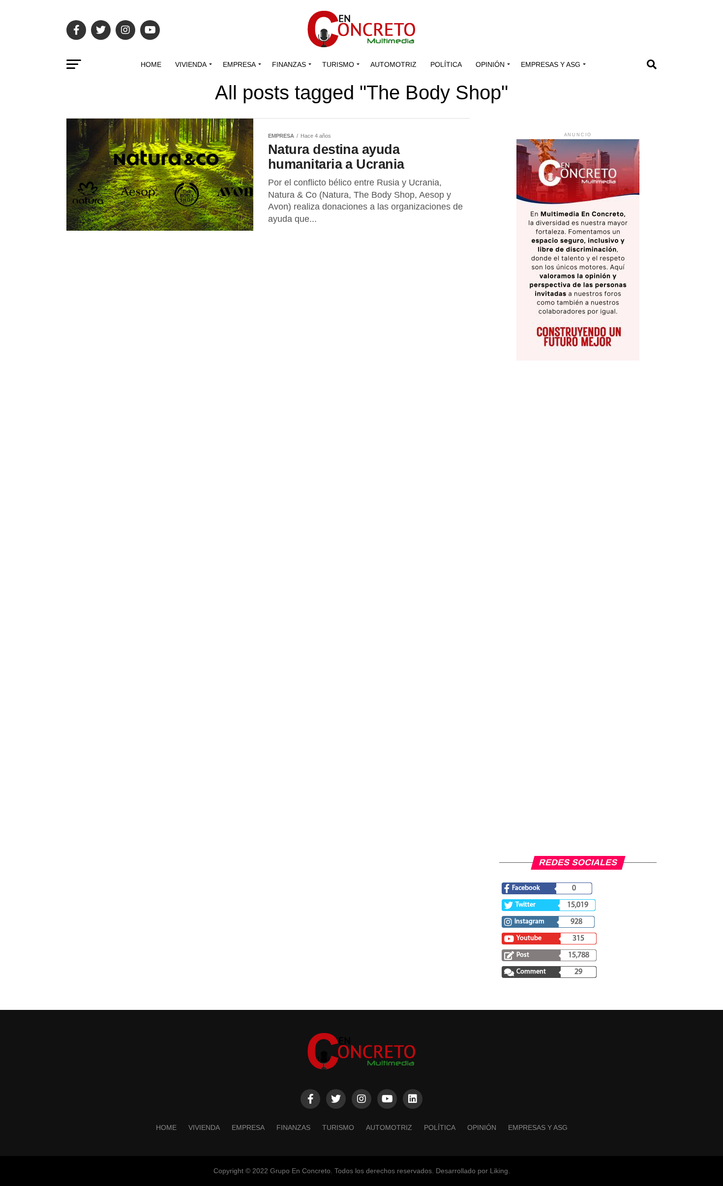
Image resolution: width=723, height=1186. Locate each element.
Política (446, 64)
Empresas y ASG (550, 64)
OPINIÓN (490, 64)
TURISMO (338, 64)
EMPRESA (239, 64)
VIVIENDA (191, 64)
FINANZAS (289, 64)
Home (151, 64)
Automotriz (393, 64)
